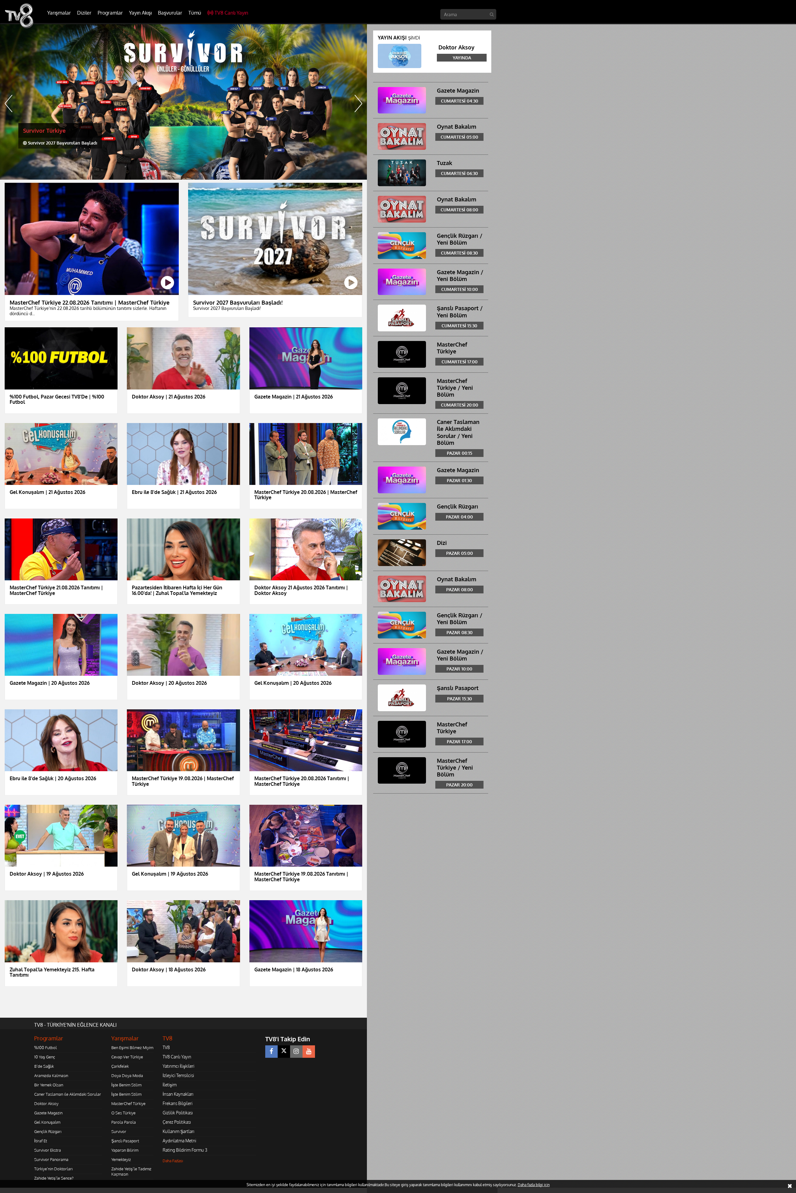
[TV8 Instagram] (296, 1051)
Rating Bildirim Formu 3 (185, 1150)
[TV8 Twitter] (284, 1051)
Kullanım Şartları (178, 1131)
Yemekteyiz (121, 1159)
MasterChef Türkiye (128, 1103)
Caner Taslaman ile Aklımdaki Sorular (67, 1094)
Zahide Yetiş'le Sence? (53, 1178)
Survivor (118, 1131)
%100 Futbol (45, 1047)
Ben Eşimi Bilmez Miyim (132, 1047)
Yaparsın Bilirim (124, 1150)
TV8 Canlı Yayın (231, 13)
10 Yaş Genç (44, 1056)
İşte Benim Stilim (126, 1084)
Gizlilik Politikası (178, 1112)
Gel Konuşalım (47, 1122)
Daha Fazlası (173, 1160)
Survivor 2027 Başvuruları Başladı (62, 142)
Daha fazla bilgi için (534, 1184)
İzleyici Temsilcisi (178, 1075)
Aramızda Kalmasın (51, 1075)
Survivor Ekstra (47, 1150)
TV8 (166, 1047)
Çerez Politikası (177, 1122)
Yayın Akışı (140, 13)
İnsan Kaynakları (178, 1094)
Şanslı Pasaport (125, 1140)
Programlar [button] (110, 13)
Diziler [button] (84, 13)
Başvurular (170, 13)
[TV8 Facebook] (271, 1051)
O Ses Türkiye (123, 1112)
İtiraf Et (40, 1140)
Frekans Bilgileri (177, 1103)
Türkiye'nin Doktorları (53, 1168)
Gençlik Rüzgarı (47, 1131)
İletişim (170, 1084)
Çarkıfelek (120, 1066)
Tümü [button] (194, 13)
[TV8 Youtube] (309, 1051)
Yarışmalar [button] (59, 13)
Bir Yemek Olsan (48, 1084)
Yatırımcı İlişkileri (178, 1066)
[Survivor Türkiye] (183, 102)
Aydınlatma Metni (179, 1140)
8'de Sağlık (44, 1066)
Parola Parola (123, 1122)
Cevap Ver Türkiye (127, 1056)
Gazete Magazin (48, 1112)
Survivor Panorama (51, 1159)
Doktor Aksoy (46, 1103)
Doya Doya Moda (127, 1075)
